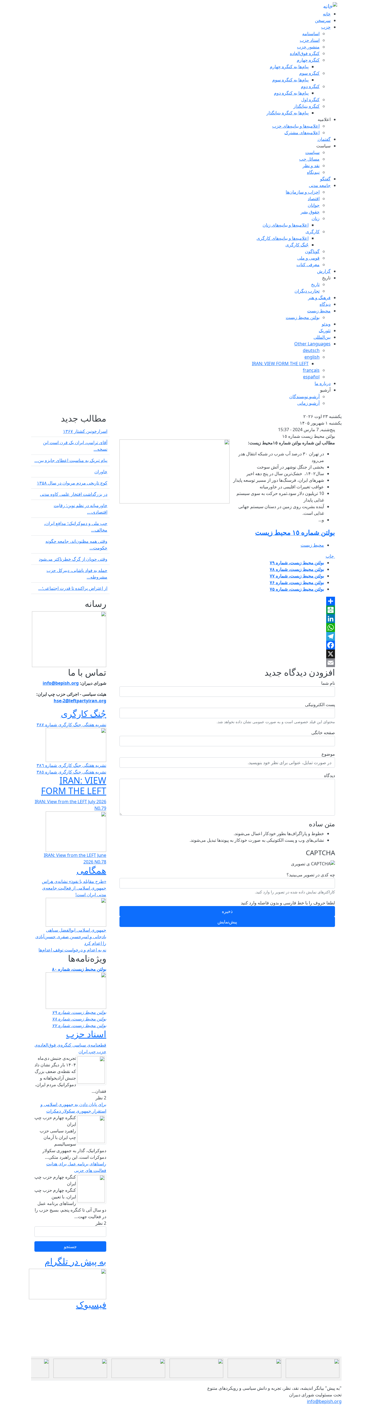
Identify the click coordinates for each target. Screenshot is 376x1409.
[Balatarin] (227, 610)
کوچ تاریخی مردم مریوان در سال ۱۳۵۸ (72, 483)
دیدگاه (329, 775)
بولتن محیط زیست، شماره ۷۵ (297, 589)
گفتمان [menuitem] (324, 139)
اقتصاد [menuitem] (314, 199)
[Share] (227, 601)
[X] (227, 654)
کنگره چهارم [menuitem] (308, 60)
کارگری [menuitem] (313, 232)
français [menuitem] (311, 370)
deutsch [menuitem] (311, 350)
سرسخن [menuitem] (323, 20)
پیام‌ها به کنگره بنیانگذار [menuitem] (287, 113)
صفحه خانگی (323, 733)
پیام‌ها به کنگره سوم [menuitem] (290, 80)
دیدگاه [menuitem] (325, 304)
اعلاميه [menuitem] (324, 119)
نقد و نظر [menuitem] (311, 166)
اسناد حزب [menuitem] (310, 40)
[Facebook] (227, 645)
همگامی (91, 870)
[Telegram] (227, 636)
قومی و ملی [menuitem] (308, 258)
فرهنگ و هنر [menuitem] (319, 298)
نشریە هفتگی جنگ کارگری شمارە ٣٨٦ (71, 765)
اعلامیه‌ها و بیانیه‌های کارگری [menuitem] (283, 238)
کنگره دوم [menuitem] (310, 86)
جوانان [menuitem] (314, 205)
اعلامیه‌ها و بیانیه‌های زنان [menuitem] (286, 225)
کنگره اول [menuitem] (310, 100)
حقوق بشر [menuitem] (310, 212)
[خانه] (330, 6)
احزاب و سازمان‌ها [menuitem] (303, 192)
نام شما (328, 683)
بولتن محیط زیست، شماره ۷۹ (297, 563)
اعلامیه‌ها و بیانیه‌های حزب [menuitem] (296, 126)
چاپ (330, 556)
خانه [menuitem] (327, 14)
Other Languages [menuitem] (312, 344)
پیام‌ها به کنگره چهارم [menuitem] (289, 67)
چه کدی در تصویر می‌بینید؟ (311, 875)
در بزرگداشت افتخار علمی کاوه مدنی (73, 494)
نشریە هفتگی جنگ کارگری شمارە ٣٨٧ (71, 725)
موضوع (328, 754)
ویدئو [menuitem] (326, 324)
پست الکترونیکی (320, 704)
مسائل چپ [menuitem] (309, 159)
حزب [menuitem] (326, 27)
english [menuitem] (312, 357)
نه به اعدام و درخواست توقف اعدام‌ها (72, 950)
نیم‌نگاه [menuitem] (313, 172)
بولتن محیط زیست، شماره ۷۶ (297, 582)
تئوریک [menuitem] (325, 331)
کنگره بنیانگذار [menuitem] (306, 106)
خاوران (100, 472)
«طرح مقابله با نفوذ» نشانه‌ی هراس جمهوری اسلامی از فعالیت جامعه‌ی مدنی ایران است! (74, 888)
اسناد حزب (86, 1034)
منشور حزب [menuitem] (308, 47)
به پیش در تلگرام (75, 1261)
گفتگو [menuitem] (325, 179)
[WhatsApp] (227, 627)
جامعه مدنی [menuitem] (320, 185)
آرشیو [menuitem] (325, 390)
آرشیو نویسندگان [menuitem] (304, 396)
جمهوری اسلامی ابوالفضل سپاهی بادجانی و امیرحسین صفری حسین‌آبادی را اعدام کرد (70, 936)
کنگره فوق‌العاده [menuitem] (305, 53)
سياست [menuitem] (323, 146)
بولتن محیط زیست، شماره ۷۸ (297, 569)
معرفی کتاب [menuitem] (308, 265)
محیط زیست (312, 545)
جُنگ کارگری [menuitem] (297, 245)
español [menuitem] (311, 377)
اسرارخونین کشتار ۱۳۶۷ (85, 431)
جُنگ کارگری (83, 713)
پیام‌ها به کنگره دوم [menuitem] (291, 93)
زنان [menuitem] (316, 218)
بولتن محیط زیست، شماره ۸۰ (79, 969)
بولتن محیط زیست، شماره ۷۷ (297, 576)
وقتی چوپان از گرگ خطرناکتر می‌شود (73, 559)
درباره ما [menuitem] (323, 383)
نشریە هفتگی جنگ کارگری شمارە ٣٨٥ (71, 772)
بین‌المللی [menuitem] (322, 337)
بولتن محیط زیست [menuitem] (303, 317)
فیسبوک (91, 1304)
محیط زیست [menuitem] (319, 311)
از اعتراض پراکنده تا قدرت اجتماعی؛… (72, 588)
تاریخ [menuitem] (326, 278)
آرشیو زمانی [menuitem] (308, 403)
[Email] (227, 662)
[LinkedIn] (227, 618)
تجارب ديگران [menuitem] (307, 291)
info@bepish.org (324, 1401)
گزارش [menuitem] (324, 271)
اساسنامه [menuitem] (311, 34)
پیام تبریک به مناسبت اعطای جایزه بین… (70, 460)
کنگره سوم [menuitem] (309, 73)
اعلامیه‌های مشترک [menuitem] (302, 133)
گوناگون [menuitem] (312, 251)
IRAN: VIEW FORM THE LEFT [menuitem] (280, 363)
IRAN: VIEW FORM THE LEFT (73, 785)
